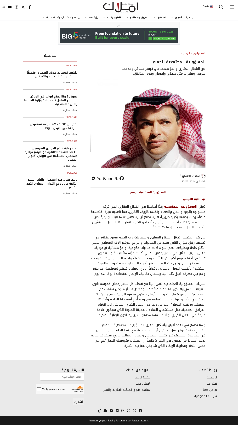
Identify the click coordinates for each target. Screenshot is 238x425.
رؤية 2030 (93, 17)
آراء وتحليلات (57, 17)
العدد (45, 17)
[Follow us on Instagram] (16, 7)
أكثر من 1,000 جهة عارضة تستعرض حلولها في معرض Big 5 (53, 126)
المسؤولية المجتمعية (180, 206)
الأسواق (179, 17)
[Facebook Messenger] (93, 178)
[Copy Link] (99, 178)
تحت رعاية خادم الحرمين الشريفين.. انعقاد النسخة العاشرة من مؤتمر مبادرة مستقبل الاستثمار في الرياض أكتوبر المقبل (51, 154)
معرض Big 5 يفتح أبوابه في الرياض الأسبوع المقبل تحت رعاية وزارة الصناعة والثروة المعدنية (50, 100)
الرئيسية (190, 17)
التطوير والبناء (114, 17)
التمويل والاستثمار (139, 17)
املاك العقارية (190, 176)
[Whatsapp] (105, 178)
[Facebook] (122, 178)
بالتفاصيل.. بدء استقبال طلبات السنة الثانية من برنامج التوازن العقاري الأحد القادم (51, 183)
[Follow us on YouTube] (10, 7)
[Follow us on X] (23, 7)
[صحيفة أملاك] (120, 7)
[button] (221, 7)
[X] (116, 178)
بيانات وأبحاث (73, 17)
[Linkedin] (110, 178)
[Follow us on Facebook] (29, 7)
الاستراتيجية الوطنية (193, 53)
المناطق (162, 17)
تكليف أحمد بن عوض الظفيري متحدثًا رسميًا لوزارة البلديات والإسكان (52, 74)
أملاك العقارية (70, 82)
